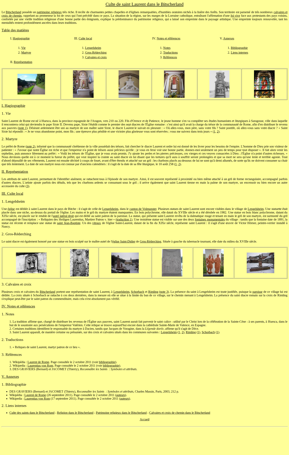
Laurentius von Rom (40, 365)
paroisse (257, 291)
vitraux (96, 223)
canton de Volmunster (143, 209)
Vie (23, 47)
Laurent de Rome (38, 362)
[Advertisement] (144, 441)
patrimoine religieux (49, 12)
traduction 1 (124, 219)
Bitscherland (13, 12)
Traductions (170, 52)
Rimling (153, 291)
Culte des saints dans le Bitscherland (31, 412)
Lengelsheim (93, 47)
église (11, 209)
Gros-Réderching (96, 52)
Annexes (228, 38)
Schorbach (137, 291)
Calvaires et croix (96, 57)
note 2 (30, 146)
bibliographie (107, 362)
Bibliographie (239, 47)
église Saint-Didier (123, 241)
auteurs (120, 395)
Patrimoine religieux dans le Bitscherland (121, 412)
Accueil (144, 419)
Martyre (26, 52)
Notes (166, 47)
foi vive (235, 15)
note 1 (23, 128)
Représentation (23, 62)
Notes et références (168, 38)
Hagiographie (21, 38)
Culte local (85, 38)
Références (170, 57)
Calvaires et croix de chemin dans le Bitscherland (179, 412)
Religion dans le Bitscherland (75, 412)
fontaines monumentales (210, 219)
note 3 (164, 291)
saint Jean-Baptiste (68, 223)
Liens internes (239, 52)
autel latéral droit (63, 216)
